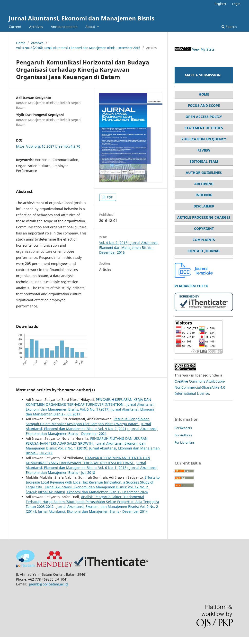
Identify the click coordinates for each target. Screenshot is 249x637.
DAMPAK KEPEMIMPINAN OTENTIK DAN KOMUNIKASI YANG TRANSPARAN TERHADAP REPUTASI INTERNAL (88, 460)
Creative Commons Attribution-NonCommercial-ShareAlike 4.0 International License (200, 387)
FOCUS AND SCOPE (204, 105)
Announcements (64, 26)
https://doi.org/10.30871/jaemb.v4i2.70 (48, 146)
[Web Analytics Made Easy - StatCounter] (183, 49)
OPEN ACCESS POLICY (204, 116)
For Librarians (185, 442)
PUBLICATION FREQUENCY (203, 139)
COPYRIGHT (204, 228)
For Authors (183, 435)
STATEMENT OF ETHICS (204, 128)
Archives (36, 26)
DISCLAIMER (204, 206)
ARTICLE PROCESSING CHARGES (203, 217)
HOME (204, 94)
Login (236, 3)
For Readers (183, 428)
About (90, 26)
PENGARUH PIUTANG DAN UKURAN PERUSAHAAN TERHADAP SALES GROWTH (87, 441)
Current (15, 26)
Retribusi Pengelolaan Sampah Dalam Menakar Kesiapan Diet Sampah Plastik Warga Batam (88, 421)
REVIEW (203, 150)
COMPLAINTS (204, 239)
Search (231, 26)
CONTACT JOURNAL (203, 251)
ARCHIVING (203, 183)
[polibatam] (25, 566)
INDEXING (204, 195)
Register (220, 3)
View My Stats (203, 49)
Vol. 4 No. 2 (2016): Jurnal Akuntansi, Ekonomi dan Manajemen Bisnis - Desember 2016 (78, 47)
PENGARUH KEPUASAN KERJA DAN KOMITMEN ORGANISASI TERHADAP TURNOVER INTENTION (88, 402)
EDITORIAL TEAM (204, 161)
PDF (109, 197)
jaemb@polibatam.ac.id (48, 584)
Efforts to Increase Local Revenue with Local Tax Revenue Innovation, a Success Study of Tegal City (93, 482)
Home (20, 43)
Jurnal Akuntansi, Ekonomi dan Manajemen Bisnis (81, 18)
